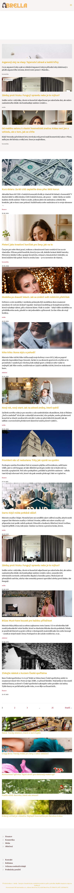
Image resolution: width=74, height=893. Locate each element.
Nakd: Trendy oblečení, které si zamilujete (21, 733)
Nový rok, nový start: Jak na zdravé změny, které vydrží (30, 407)
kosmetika (5, 74)
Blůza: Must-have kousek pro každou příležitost (27, 620)
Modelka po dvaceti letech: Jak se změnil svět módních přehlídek (35, 297)
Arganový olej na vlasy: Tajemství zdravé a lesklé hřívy (30, 62)
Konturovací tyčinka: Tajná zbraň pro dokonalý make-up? (28, 774)
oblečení (4, 372)
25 (52, 708)
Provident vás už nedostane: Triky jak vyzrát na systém (30, 460)
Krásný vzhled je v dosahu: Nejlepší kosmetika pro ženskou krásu (32, 816)
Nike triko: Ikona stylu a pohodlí (18, 352)
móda (3, 107)
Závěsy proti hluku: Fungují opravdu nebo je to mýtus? (31, 95)
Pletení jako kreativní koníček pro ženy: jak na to (27, 244)
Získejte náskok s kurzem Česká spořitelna (24, 673)
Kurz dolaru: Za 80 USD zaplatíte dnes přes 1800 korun (30, 189)
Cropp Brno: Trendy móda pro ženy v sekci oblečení (25, 753)
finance (4, 209)
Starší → (68, 708)
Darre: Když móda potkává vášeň (19, 512)
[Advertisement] (37, 24)
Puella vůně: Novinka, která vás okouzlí (20, 795)
